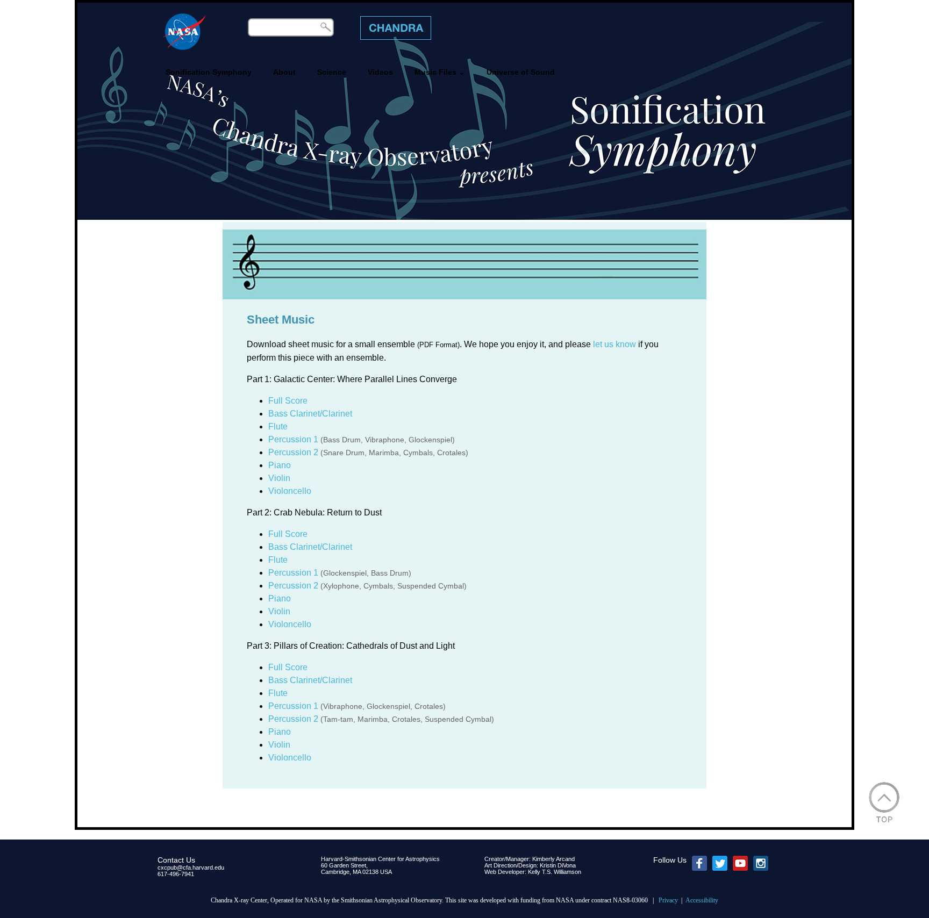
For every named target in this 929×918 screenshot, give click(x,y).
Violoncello (289, 491)
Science (331, 72)
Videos (380, 72)
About (284, 72)
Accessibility (701, 900)
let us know (614, 344)
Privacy (668, 900)
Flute (278, 426)
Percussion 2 (293, 452)
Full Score (288, 400)
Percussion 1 (293, 439)
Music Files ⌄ (440, 72)
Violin (279, 478)
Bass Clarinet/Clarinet (310, 413)
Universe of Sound (521, 72)
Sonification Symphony (209, 72)
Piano (279, 465)
